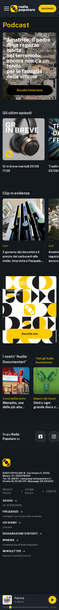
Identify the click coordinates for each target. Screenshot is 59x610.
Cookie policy (29, 491)
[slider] (10, 607)
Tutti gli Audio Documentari (45, 360)
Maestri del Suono (44, 398)
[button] (6, 8)
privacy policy (7, 491)
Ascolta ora (30, 333)
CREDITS (51, 491)
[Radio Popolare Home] (22, 8)
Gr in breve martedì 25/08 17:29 (21, 168)
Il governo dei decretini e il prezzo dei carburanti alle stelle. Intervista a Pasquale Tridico (22, 256)
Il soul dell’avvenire (14, 398)
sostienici (47, 8)
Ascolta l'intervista (29, 90)
